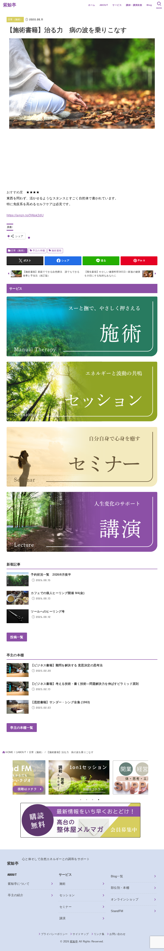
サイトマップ (81, 934)
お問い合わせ (117, 934)
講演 (62, 918)
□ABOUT (21, 752)
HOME (9, 752)
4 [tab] (99, 800)
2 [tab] (87, 800)
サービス (117, 5)
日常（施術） (15, 19)
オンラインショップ (124, 899)
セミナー (65, 906)
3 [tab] (93, 800)
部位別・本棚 (120, 887)
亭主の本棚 (39, 250)
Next (160, 779)
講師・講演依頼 (134, 5)
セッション (67, 895)
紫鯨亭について (18, 883)
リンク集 (99, 934)
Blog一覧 (117, 876)
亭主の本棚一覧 (21, 727)
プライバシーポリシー (54, 934)
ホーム (91, 5)
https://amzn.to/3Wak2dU (25, 215)
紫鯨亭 (9, 4)
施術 (62, 883)
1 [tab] (81, 800)
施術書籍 (57, 250)
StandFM (117, 911)
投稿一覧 (16, 637)
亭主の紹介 (15, 895)
